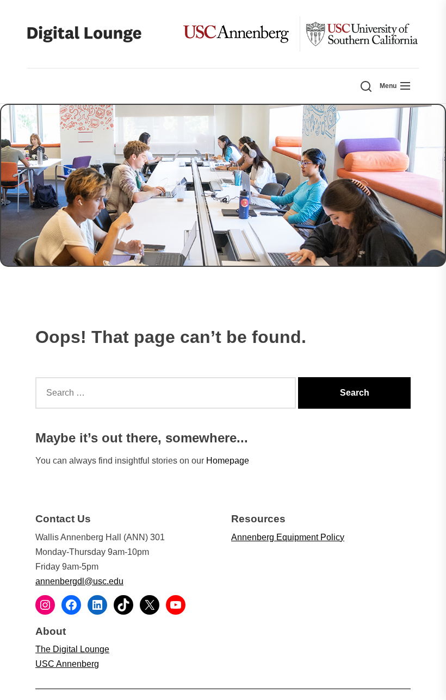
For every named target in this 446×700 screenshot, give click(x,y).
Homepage (227, 460)
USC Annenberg (67, 663)
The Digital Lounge (72, 649)
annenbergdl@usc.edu (79, 581)
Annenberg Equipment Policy (287, 537)
